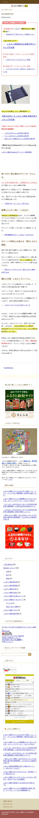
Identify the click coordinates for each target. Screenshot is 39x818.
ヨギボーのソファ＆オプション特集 (18, 59)
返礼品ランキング (10, 568)
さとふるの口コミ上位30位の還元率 (16, 136)
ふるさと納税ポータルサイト (13, 599)
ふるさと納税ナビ (13, 729)
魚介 (7, 575)
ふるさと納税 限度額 (11, 585)
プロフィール (7, 806)
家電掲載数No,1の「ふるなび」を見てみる (18, 235)
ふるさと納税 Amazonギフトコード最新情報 (16, 152)
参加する (31, 719)
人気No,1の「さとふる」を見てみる (16, 203)
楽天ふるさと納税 (12, 606)
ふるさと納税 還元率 (11, 582)
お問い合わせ (7, 801)
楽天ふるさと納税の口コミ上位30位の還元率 (19, 138)
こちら (10, 479)
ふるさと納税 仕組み (11, 592)
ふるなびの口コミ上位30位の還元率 (16, 133)
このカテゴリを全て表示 (19, 717)
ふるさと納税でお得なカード (13, 596)
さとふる (9, 603)
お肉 (7, 571)
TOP (6, 9)
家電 (7, 578)
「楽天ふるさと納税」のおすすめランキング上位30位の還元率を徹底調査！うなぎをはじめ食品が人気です (20, 517)
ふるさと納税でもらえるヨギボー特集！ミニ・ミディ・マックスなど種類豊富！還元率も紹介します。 (19, 493)
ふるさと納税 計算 (10, 589)
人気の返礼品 (8, 564)
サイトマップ (7, 804)
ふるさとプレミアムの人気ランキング (17, 305)
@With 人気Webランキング (11, 638)
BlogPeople (6, 631)
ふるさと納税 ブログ (11, 610)
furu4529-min (8, 368)
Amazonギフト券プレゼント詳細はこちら (20, 34)
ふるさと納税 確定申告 (11, 613)
